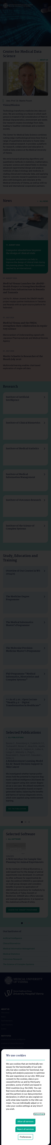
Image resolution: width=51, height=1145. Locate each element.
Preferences (25, 1137)
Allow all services (25, 1121)
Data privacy (39, 1114)
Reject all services (25, 1129)
